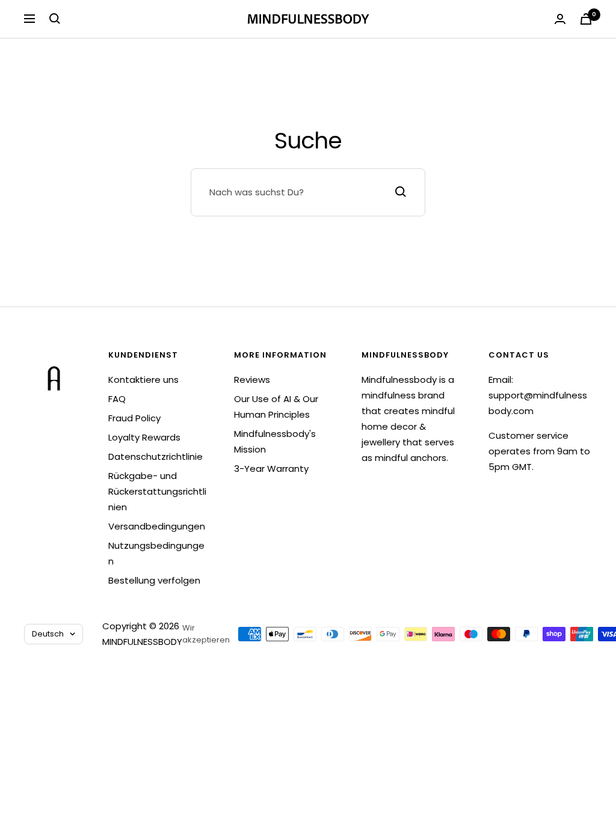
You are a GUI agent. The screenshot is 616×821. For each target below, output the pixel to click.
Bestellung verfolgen (154, 580)
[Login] (560, 19)
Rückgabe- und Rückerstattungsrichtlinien (157, 491)
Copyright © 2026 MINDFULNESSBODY (142, 634)
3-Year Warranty (271, 468)
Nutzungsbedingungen (156, 553)
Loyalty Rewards (144, 437)
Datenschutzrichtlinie (155, 456)
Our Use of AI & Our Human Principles (276, 406)
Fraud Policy (134, 418)
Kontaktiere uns (143, 379)
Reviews (252, 379)
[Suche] (54, 18)
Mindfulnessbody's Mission (275, 441)
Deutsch (48, 633)
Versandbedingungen (156, 526)
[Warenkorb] (586, 19)
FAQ (117, 398)
